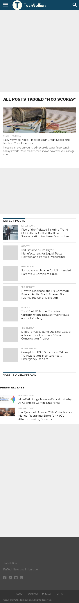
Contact (33, 594)
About (20, 594)
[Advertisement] (39, 50)
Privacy (46, 594)
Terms (59, 594)
